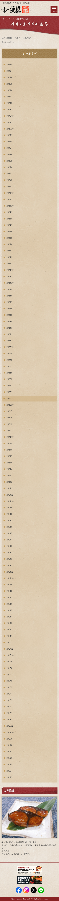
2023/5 (9, 315)
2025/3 (9, 174)
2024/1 (9, 264)
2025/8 (9, 141)
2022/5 (9, 373)
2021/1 (9, 430)
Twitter (34, 890)
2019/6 (9, 527)
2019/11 (10, 495)
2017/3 (9, 700)
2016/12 (10, 719)
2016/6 (9, 758)
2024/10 (10, 206)
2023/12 (10, 270)
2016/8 (9, 745)
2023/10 (10, 283)
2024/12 (10, 193)
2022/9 (9, 353)
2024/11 (10, 199)
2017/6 (9, 681)
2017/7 (9, 674)
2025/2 (9, 180)
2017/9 (9, 662)
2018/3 (9, 623)
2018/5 (9, 610)
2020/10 (10, 437)
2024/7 (9, 225)
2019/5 (9, 533)
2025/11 (10, 122)
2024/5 (9, 238)
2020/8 (9, 450)
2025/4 (9, 167)
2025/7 (9, 148)
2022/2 (9, 385)
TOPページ (6, 19)
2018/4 (9, 617)
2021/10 (10, 405)
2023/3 (9, 328)
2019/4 (9, 540)
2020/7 (9, 456)
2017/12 (10, 642)
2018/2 (9, 630)
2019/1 (9, 559)
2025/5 (9, 161)
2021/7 (9, 411)
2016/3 (9, 777)
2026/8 (9, 64)
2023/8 (9, 296)
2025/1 (9, 187)
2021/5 (9, 418)
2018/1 (9, 636)
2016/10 (10, 732)
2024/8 (9, 219)
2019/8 (9, 514)
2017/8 (9, 668)
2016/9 (9, 739)
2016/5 (9, 764)
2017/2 (9, 707)
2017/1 (9, 713)
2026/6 (9, 77)
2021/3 (9, 424)
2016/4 (9, 771)
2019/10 (10, 501)
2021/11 (10, 398)
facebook (19, 890)
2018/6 (9, 604)
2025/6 (9, 154)
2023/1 (9, 334)
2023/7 (9, 302)
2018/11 (10, 572)
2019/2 (9, 552)
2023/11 (10, 276)
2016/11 (10, 726)
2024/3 (9, 251)
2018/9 (9, 585)
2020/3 (9, 475)
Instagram (26, 890)
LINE (41, 890)
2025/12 (10, 116)
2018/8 (9, 591)
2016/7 (9, 751)
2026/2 (9, 103)
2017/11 (10, 649)
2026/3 (9, 97)
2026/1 (9, 109)
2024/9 (9, 212)
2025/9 (9, 135)
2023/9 (9, 289)
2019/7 (9, 520)
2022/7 (9, 366)
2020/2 (9, 482)
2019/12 (10, 488)
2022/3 (9, 379)
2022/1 (9, 392)
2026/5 (9, 84)
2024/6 (9, 231)
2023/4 (9, 321)
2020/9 (9, 443)
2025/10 (10, 129)
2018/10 (10, 578)
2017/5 (9, 687)
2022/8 (9, 360)
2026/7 (9, 71)
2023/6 (9, 308)
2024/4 (9, 244)
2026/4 (9, 90)
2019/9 (9, 508)
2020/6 (9, 463)
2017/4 (9, 694)
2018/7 (9, 597)
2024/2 (9, 257)
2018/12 (10, 565)
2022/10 (10, 347)
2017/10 (10, 655)
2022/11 (10, 341)
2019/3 (9, 546)
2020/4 (9, 469)
